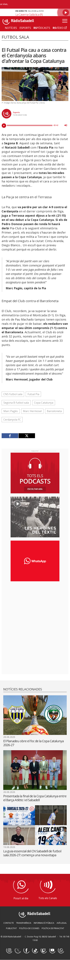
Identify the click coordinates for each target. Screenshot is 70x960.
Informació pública (44, 923)
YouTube (52, 950)
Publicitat (11, 928)
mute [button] (65, 125)
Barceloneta (54, 411)
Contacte (8, 923)
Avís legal (62, 923)
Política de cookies (29, 928)
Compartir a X (26, 435)
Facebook (26, 950)
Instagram (9, 950)
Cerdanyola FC (12, 419)
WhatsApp (60, 950)
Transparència (23, 923)
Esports (16, 112)
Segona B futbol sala (16, 402)
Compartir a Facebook (10, 435)
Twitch (43, 950)
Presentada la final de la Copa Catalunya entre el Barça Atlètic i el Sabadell (34, 798)
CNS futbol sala (12, 394)
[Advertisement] (35, 605)
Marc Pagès (10, 411)
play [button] (4, 125)
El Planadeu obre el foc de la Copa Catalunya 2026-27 (33, 743)
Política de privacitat (53, 928)
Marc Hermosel (32, 411)
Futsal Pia (33, 394)
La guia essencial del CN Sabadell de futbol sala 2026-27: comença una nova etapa (32, 853)
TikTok (35, 950)
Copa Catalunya (43, 402)
